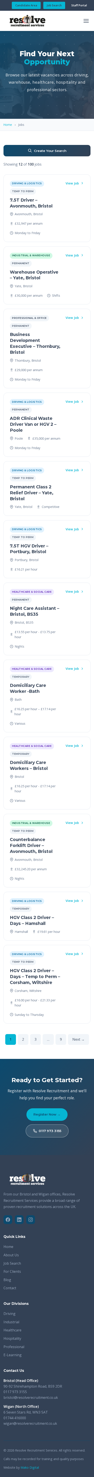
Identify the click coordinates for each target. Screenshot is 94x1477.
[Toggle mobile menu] (86, 20)
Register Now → (47, 1114)
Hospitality (12, 1338)
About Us (11, 1255)
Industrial (11, 1322)
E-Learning (12, 1354)
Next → (78, 1039)
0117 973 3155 (50, 1131)
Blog (7, 1279)
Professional (13, 1346)
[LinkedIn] (19, 1219)
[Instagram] (30, 1219)
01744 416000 (14, 1418)
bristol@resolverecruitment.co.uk (30, 1397)
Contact (9, 1288)
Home (7, 125)
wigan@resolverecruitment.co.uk (30, 1423)
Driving (9, 1313)
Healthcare (12, 1330)
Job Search (54, 5)
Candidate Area (26, 5)
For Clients (12, 1271)
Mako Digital (30, 1467)
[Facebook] (7, 1219)
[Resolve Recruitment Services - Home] (27, 20)
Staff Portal (79, 5)
